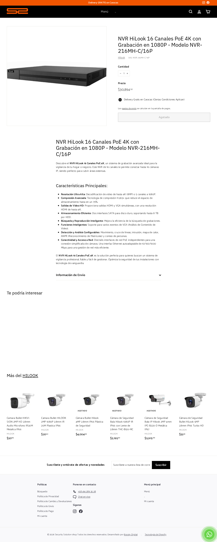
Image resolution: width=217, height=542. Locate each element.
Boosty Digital (130, 534)
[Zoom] (56, 76)
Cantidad (123, 67)
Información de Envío (70, 275)
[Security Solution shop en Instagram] (74, 511)
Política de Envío (45, 506)
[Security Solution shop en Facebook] (81, 511)
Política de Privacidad (48, 497)
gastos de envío (129, 108)
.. (115, 11)
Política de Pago (45, 511)
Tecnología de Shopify (155, 534)
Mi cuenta (42, 516)
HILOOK (30, 375)
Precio (122, 83)
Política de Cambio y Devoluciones (54, 501)
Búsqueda (42, 492)
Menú (104, 11)
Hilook (121, 58)
